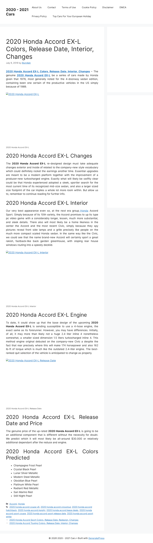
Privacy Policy (39, 16)
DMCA (123, 7)
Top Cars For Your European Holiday (72, 16)
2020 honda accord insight (31, 510)
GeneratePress (96, 538)
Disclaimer (108, 7)
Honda (83, 210)
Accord (13, 504)
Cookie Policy (89, 7)
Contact (52, 7)
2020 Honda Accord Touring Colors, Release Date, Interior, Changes (43, 523)
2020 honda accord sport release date (46, 513)
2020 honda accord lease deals (62, 510)
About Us (37, 7)
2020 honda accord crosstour (56, 507)
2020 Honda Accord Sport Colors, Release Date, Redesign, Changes (43, 520)
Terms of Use (69, 7)
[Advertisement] (133, 59)
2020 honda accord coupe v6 (24, 507)
